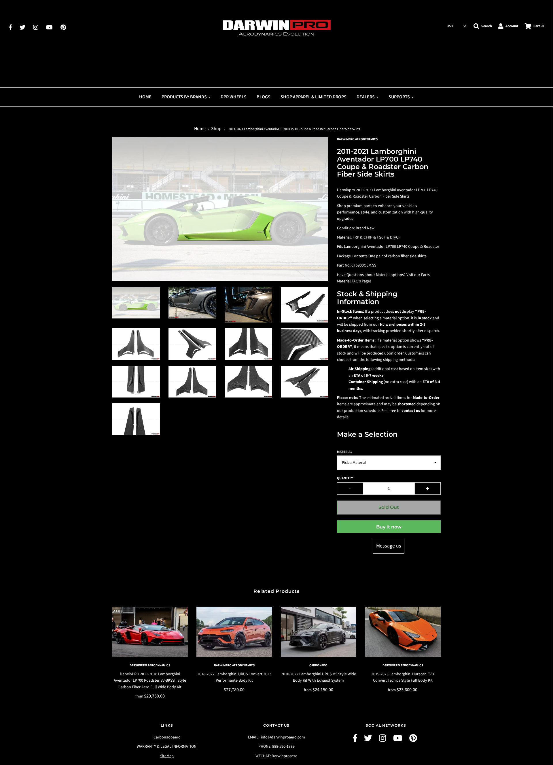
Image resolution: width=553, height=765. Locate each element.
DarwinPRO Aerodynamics (150, 665)
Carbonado (318, 665)
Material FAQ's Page (353, 281)
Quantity (345, 478)
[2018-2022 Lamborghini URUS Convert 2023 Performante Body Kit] (234, 632)
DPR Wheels (234, 97)
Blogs (263, 97)
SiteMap (167, 756)
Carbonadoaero (167, 737)
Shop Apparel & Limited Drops (313, 97)
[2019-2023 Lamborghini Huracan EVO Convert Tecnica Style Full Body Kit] (403, 632)
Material (344, 451)
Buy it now (389, 527)
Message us (388, 546)
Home (145, 97)
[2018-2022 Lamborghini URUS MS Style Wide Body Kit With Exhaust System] (319, 632)
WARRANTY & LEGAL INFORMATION (167, 746)
